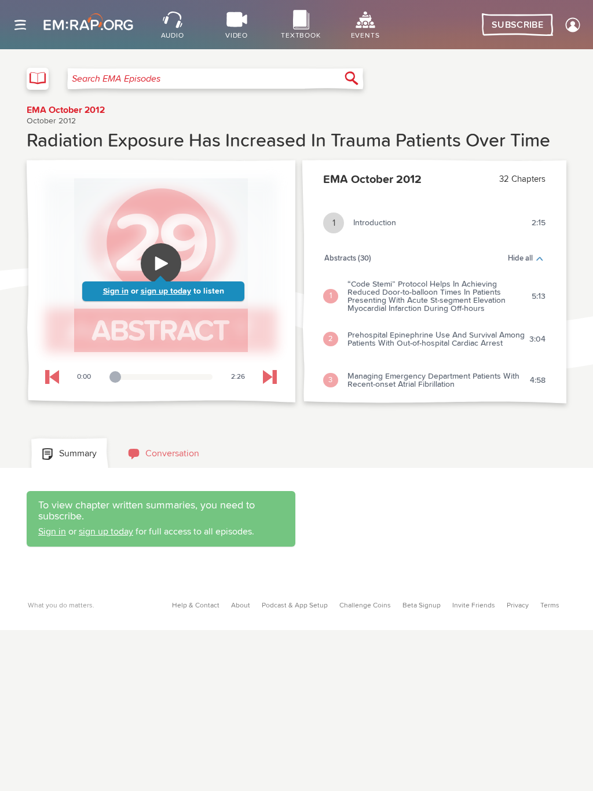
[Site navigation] (20, 25)
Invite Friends (473, 605)
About (240, 605)
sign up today (166, 291)
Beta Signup (421, 605)
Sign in (116, 291)
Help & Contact (195, 605)
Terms (549, 605)
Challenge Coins (365, 605)
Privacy (518, 605)
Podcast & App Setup (295, 605)
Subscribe (517, 25)
